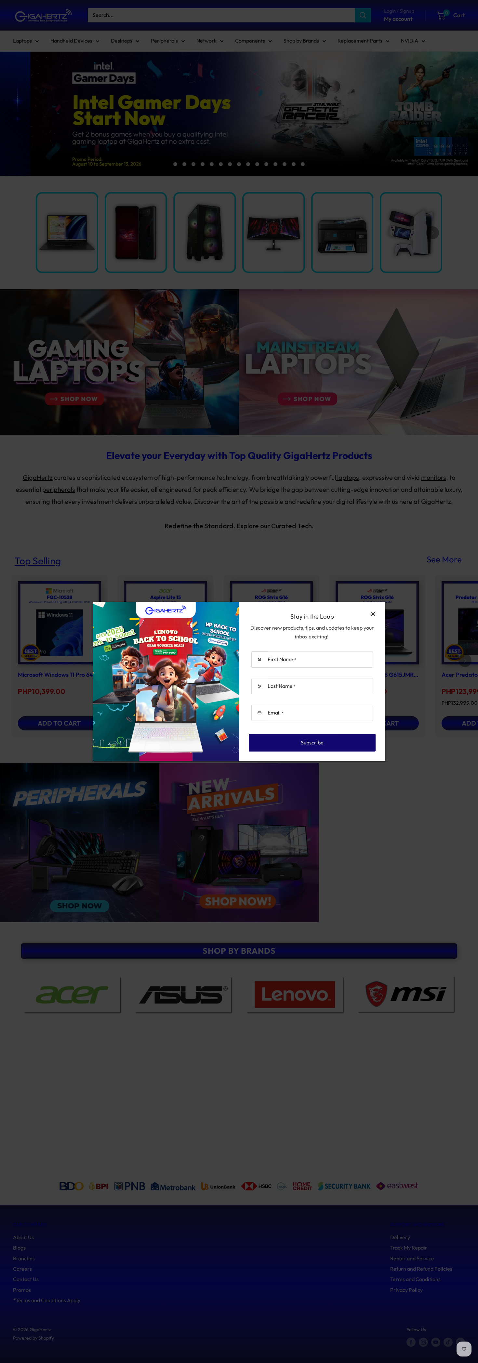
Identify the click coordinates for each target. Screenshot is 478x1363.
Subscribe (312, 742)
